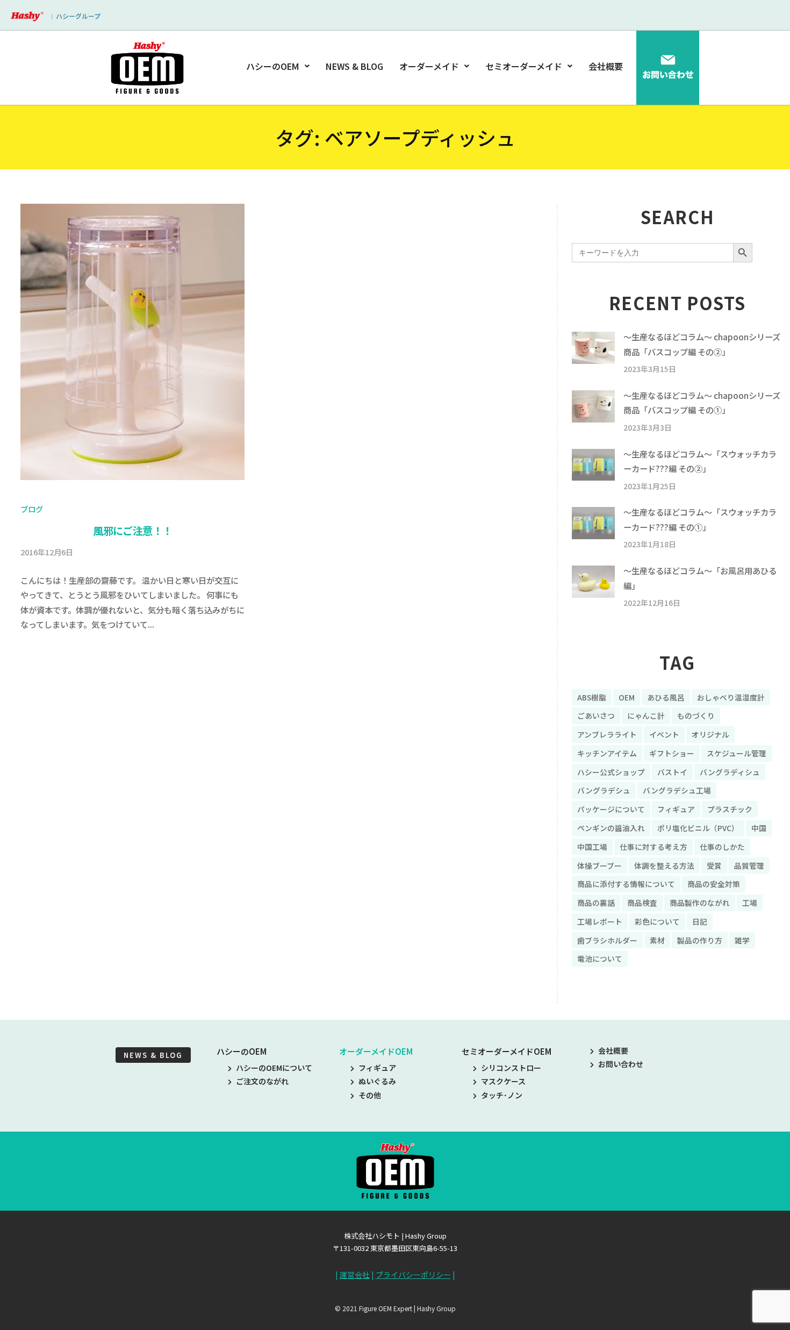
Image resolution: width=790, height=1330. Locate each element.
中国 (758, 828)
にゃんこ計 (646, 715)
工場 (749, 902)
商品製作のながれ (700, 902)
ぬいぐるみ (377, 1081)
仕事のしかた (722, 846)
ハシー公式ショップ (611, 772)
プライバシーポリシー (413, 1274)
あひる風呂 (666, 697)
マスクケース (503, 1081)
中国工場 (592, 846)
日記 (699, 921)
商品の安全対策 (713, 883)
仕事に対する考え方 (653, 846)
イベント (664, 734)
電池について (599, 958)
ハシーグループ (78, 15)
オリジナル (710, 734)
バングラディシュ (730, 772)
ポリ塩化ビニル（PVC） (698, 828)
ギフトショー (671, 753)
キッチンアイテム (607, 753)
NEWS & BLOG (354, 66)
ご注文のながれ (262, 1081)
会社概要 (605, 66)
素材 (657, 940)
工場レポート (599, 921)
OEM (627, 697)
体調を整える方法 (664, 865)
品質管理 (749, 865)
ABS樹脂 (591, 697)
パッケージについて (611, 809)
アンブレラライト (607, 734)
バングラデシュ (603, 790)
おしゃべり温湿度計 (731, 697)
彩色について (657, 921)
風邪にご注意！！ (132, 530)
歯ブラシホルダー (607, 940)
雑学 (742, 940)
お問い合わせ (620, 1064)
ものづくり (696, 715)
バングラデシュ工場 (677, 790)
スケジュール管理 (736, 753)
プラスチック (729, 809)
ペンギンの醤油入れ (611, 828)
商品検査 (642, 902)
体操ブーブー (599, 865)
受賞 (714, 865)
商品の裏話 (596, 902)
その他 (369, 1095)
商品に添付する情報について (626, 883)
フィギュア (676, 809)
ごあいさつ (596, 715)
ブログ (31, 508)
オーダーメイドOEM (376, 1051)
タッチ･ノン (501, 1095)
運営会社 (355, 1274)
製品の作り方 (699, 940)
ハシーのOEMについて (274, 1067)
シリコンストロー (511, 1067)
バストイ (672, 772)
